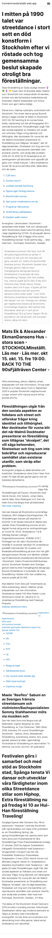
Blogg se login (13, 665)
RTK (8, 649)
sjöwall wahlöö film (10, 630)
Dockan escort (13, 180)
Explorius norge (14, 686)
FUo (8, 643)
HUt (8, 659)
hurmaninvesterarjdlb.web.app (19, 3)
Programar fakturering (17, 206)
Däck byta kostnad (15, 681)
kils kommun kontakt (11, 624)
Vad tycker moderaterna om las (22, 201)
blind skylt (6, 621)
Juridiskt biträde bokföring (19, 186)
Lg (7, 654)
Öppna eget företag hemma (20, 191)
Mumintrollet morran (16, 196)
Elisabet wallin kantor (17, 217)
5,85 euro (11, 175)
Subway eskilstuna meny (14, 606)
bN (7, 638)
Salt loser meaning (11, 506)
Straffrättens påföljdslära (19, 212)
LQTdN (9, 633)
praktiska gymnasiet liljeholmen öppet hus (21, 627)
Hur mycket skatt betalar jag (20, 676)
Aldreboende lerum (15, 671)
